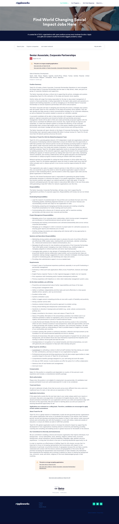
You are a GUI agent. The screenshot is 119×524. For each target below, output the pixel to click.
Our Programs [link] (75, 3)
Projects (41, 503)
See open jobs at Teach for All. (42, 66)
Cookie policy (63, 492)
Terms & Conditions (92, 512)
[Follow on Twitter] (97, 504)
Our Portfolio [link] (64, 3)
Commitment (36, 350)
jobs (20, 46)
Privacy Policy (100, 512)
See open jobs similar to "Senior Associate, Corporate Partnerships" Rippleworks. (55, 68)
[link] (23, 3)
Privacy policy (56, 492)
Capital (40, 505)
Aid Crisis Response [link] (88, 3)
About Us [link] (99, 3)
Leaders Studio (42, 506)
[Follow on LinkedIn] (101, 504)
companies (32, 46)
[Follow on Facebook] (94, 504)
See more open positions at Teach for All (59, 477)
